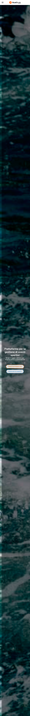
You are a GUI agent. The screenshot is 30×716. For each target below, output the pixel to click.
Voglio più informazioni (15, 369)
